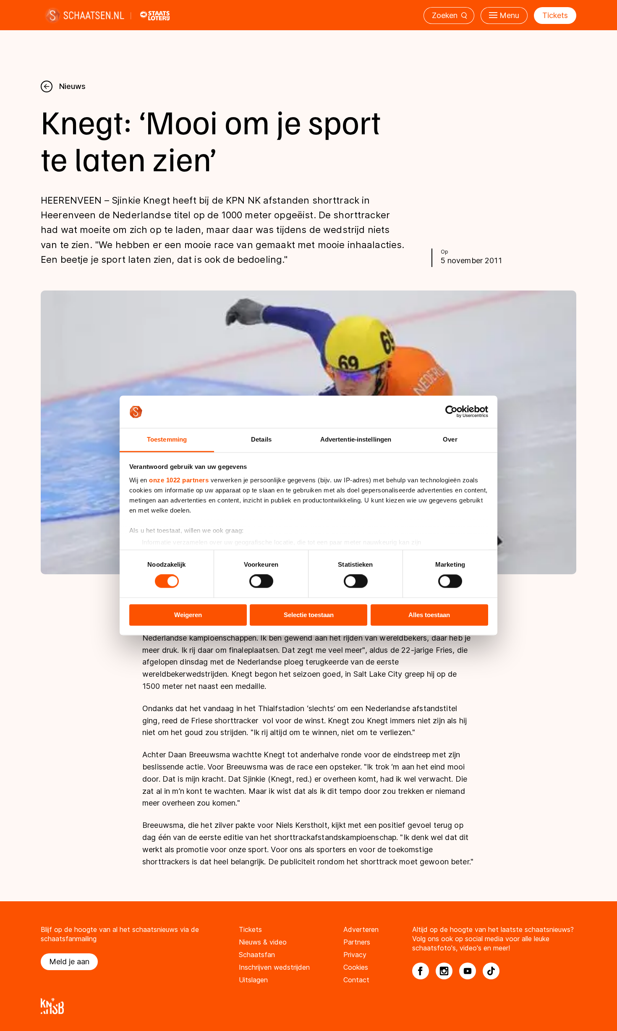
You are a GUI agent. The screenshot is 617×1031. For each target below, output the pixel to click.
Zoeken (445, 15)
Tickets (555, 15)
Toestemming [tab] (167, 439)
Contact (356, 980)
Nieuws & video (263, 942)
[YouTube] (467, 971)
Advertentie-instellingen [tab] (355, 439)
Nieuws (72, 86)
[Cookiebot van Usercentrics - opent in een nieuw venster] (451, 412)
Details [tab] (261, 439)
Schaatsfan (257, 954)
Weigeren (188, 614)
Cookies (355, 967)
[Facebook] (420, 971)
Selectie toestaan (309, 614)
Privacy (354, 954)
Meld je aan (69, 961)
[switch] (261, 581)
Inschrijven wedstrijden (274, 967)
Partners (356, 942)
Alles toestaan (429, 614)
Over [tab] (450, 439)
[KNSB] (308, 1006)
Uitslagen (253, 980)
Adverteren (361, 929)
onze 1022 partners (179, 480)
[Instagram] (444, 971)
